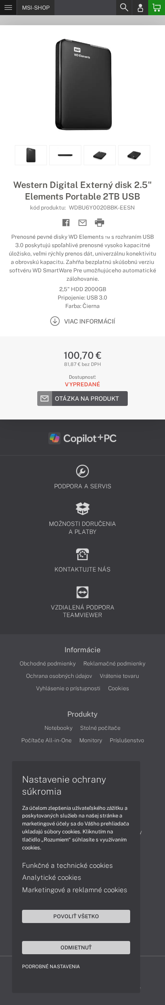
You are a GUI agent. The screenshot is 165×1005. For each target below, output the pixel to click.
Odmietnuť (76, 947)
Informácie (82, 649)
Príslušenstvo (127, 740)
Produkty (82, 714)
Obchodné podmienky (48, 663)
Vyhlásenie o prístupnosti (68, 688)
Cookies (118, 688)
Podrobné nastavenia (51, 966)
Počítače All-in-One (46, 740)
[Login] (140, 7)
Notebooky (58, 728)
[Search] (124, 7)
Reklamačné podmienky (114, 663)
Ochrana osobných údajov (59, 676)
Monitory (90, 740)
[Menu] (8, 7)
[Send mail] (83, 223)
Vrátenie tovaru (119, 676)
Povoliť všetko (76, 916)
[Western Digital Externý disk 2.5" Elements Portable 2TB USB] (82, 85)
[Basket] (156, 7)
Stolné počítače (100, 728)
